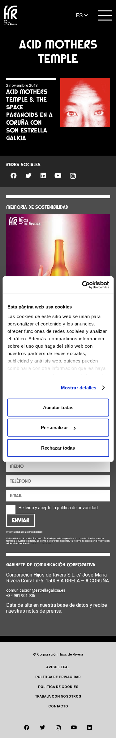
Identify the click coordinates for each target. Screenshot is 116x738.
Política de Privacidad (41, 543)
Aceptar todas (58, 407)
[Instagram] (73, 176)
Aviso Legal (58, 667)
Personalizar (54, 427)
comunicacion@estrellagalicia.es (35, 590)
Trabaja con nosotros (58, 696)
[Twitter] (28, 175)
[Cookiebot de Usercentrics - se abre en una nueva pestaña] (82, 285)
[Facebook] (13, 175)
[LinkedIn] (43, 175)
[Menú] (105, 15)
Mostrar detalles (79, 387)
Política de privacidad (58, 677)
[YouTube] (58, 175)
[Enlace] (10, 16)
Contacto (58, 706)
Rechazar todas (58, 447)
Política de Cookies (58, 687)
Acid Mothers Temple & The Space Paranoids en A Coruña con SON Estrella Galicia (29, 114)
